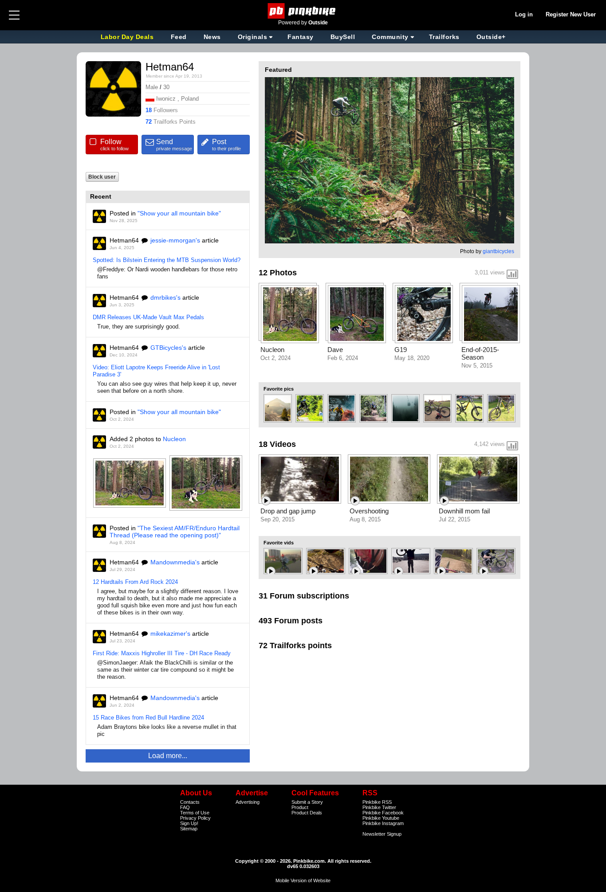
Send (174, 144)
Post (226, 144)
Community (390, 36)
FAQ (185, 807)
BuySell (343, 36)
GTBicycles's (168, 347)
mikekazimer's (170, 633)
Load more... (167, 755)
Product (299, 807)
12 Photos (278, 272)
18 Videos (277, 444)
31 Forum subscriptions (304, 595)
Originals (253, 36)
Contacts (190, 802)
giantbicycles (498, 251)
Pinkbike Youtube (380, 818)
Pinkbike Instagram (383, 823)
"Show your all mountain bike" (179, 213)
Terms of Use (194, 812)
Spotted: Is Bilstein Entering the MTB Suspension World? (166, 260)
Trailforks (444, 36)
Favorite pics (279, 388)
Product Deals (306, 812)
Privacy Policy (195, 818)
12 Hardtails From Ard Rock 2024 (135, 582)
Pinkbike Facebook (383, 812)
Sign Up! (189, 823)
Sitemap (188, 828)
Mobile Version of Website (303, 880)
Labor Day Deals (128, 36)
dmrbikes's (165, 297)
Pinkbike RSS (377, 802)
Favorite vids (279, 542)
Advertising (248, 802)
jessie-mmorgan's (175, 240)
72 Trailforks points (295, 645)
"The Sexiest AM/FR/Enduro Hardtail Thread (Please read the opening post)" (175, 531)
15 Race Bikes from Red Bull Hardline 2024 (148, 717)
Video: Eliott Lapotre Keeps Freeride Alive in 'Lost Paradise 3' (156, 371)
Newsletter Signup (381, 834)
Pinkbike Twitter (379, 807)
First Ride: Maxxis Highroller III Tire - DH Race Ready (162, 653)
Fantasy (300, 36)
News (212, 36)
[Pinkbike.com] (303, 11)
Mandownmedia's (175, 562)
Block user (102, 177)
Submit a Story (307, 802)
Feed (179, 36)
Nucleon (174, 438)
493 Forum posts (291, 620)
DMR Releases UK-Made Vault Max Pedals (148, 317)
